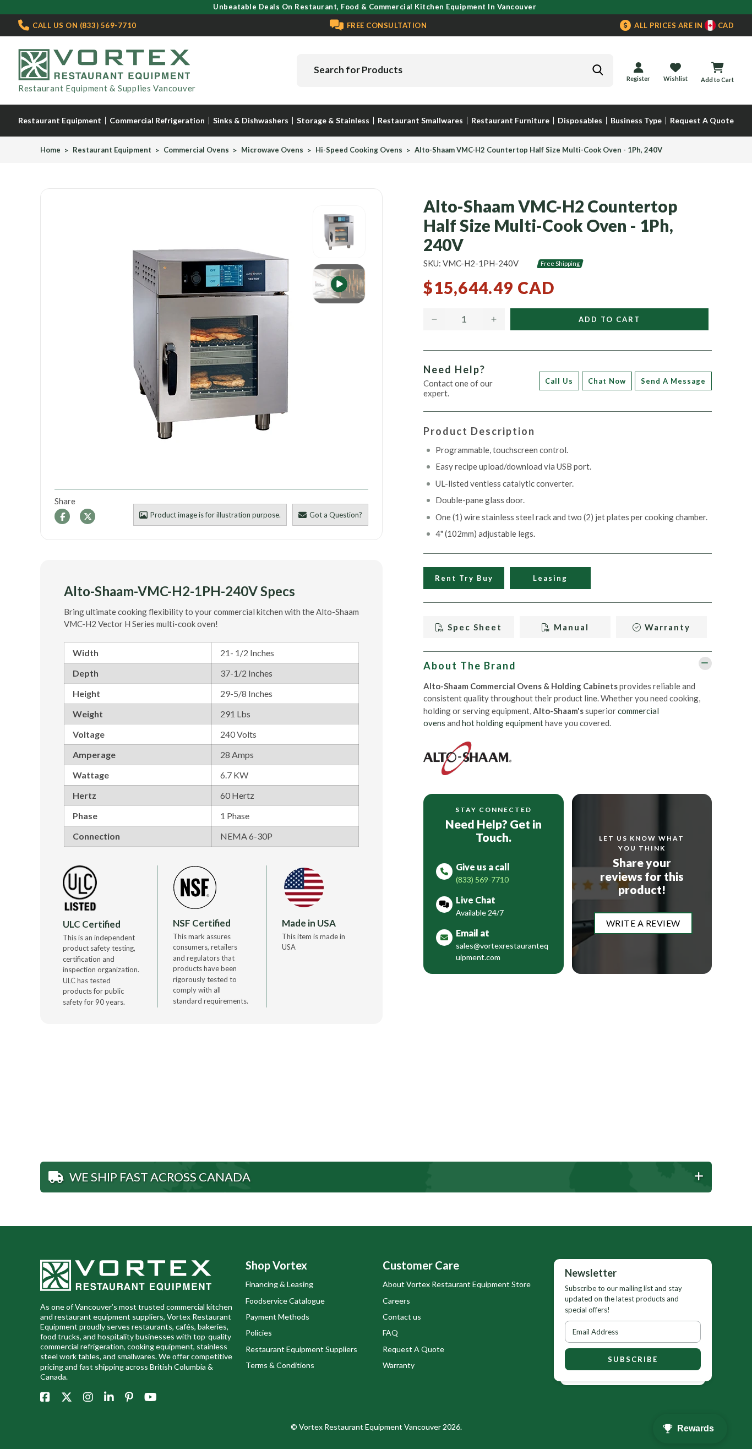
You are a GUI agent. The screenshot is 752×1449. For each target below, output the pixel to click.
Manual (570, 627)
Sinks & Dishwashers (250, 120)
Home (50, 150)
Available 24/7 (480, 912)
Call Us (559, 381)
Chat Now (607, 381)
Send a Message (673, 381)
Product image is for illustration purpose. (215, 514)
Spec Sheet (473, 627)
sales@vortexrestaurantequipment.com (502, 951)
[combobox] (455, 70)
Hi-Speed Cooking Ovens (358, 150)
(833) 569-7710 (84, 25)
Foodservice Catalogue (285, 1300)
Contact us (402, 1316)
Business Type (636, 120)
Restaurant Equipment (59, 120)
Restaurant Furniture (510, 120)
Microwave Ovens (272, 150)
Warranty (666, 627)
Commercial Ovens (196, 150)
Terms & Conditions (280, 1365)
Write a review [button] (643, 923)
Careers (396, 1300)
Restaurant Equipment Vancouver (382, 1426)
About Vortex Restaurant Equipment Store (457, 1284)
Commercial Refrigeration (157, 120)
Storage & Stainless (333, 120)
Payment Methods (277, 1316)
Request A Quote (702, 120)
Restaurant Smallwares (420, 120)
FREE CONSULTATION (386, 25)
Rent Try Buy (464, 578)
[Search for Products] (597, 70)
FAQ (390, 1332)
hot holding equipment (502, 723)
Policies (259, 1332)
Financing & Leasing (279, 1284)
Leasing (550, 578)
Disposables (580, 120)
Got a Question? (335, 514)
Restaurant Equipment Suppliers (301, 1349)
